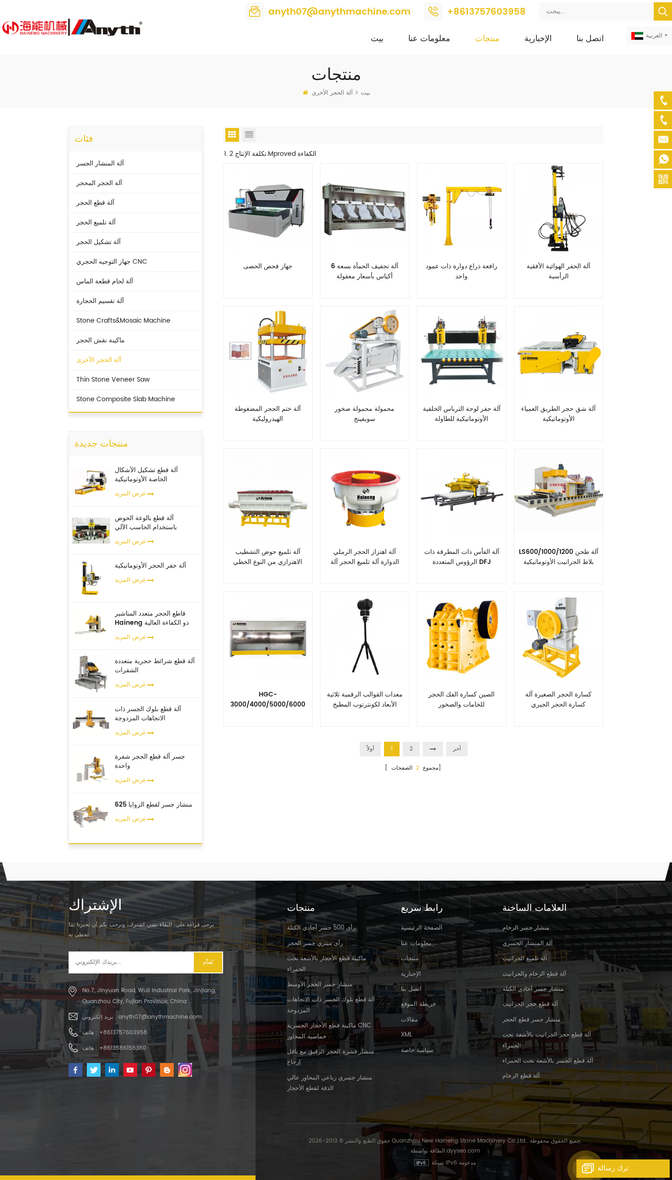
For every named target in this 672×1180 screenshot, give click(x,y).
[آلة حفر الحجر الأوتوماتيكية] (91, 578)
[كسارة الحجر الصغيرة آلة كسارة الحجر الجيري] (558, 635)
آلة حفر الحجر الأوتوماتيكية (150, 565)
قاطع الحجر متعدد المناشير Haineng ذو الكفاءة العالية (152, 618)
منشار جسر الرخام (525, 928)
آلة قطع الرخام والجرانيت (534, 974)
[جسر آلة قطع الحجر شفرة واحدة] (91, 769)
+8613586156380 (122, 1048)
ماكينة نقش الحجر (100, 340)
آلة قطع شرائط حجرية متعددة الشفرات (155, 666)
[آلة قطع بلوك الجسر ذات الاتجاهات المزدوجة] (91, 721)
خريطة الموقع (418, 1004)
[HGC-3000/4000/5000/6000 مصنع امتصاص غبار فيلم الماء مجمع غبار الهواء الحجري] (268, 635)
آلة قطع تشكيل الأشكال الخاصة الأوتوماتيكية (146, 475)
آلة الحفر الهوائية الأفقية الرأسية (558, 271)
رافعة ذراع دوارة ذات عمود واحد (461, 271)
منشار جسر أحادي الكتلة (533, 989)
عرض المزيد (130, 494)
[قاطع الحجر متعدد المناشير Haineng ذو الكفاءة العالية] (91, 625)
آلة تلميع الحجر (96, 222)
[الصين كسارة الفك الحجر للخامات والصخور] (461, 635)
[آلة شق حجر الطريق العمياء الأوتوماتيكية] (558, 350)
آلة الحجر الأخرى (332, 93)
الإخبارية (538, 38)
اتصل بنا (590, 38)
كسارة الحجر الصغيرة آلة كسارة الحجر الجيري (558, 700)
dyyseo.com (463, 1151)
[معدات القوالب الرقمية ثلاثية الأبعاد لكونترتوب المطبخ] (364, 635)
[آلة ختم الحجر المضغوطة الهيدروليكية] (268, 350)
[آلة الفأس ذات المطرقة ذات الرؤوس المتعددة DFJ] (461, 493)
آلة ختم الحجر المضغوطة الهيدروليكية (268, 414)
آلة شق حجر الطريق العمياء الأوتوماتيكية (558, 414)
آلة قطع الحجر (95, 202)
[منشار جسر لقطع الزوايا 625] (91, 816)
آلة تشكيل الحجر (98, 242)
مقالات (409, 1020)
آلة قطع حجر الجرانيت (530, 1004)
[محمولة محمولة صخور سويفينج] (364, 350)
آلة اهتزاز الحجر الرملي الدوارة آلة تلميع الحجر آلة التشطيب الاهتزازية (365, 557)
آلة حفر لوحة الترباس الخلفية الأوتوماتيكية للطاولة (462, 414)
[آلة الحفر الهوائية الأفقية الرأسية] (558, 207)
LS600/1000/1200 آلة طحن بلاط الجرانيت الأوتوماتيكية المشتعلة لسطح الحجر (558, 557)
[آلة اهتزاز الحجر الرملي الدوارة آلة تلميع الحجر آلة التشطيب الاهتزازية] (364, 493)
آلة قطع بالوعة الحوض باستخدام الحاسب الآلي (146, 523)
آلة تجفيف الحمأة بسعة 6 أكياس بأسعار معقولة (364, 271)
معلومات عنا (429, 38)
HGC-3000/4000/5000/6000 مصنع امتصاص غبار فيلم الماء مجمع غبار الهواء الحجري (268, 700)
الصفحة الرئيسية (422, 928)
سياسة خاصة (417, 1050)
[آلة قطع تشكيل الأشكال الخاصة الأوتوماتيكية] (91, 482)
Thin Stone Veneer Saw (112, 379)
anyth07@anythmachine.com (339, 12)
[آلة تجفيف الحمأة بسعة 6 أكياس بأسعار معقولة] (364, 207)
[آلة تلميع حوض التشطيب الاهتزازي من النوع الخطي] (268, 493)
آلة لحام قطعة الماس (104, 281)
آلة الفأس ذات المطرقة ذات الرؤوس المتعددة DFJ (461, 557)
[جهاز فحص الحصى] (268, 207)
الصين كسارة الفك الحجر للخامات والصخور (461, 700)
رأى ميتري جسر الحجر (315, 943)
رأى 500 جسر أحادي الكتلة (321, 928)
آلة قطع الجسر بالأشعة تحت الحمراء (547, 1061)
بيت (377, 38)
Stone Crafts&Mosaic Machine (123, 320)
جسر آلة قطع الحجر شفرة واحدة (150, 761)
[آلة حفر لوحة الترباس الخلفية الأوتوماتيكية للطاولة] (461, 350)
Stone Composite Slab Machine (125, 399)
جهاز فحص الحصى (268, 266)
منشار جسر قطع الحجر (531, 1020)
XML (406, 1035)
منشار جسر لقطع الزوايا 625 (153, 804)
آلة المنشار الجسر (100, 163)
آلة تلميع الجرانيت (524, 958)
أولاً (370, 748)
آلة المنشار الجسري (527, 943)
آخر (457, 748)
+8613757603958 (486, 12)
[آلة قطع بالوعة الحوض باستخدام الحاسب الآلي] (91, 530)
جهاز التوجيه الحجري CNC (111, 261)
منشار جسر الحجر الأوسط (319, 984)
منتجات (487, 38)
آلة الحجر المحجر (99, 183)
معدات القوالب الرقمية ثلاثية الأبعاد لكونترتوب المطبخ (365, 700)
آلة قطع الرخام (521, 1076)
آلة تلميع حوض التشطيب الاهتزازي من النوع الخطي (267, 557)
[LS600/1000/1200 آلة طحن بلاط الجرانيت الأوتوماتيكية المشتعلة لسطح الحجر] (558, 493)
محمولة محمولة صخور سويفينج (365, 414)
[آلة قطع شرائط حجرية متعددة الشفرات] (91, 673)
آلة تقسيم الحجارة (100, 301)
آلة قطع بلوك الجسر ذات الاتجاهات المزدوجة (148, 714)
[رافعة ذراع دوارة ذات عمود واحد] (461, 207)
